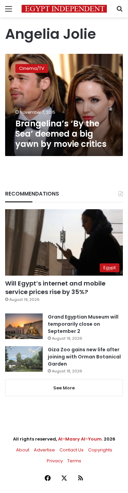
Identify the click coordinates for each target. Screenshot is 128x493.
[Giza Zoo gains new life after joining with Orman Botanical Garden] (24, 359)
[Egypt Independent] (64, 9)
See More (64, 388)
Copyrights (100, 450)
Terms (74, 461)
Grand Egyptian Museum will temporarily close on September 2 (83, 324)
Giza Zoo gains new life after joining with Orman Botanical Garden (84, 356)
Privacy (55, 461)
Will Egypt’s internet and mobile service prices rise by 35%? (55, 287)
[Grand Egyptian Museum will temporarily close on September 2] (24, 326)
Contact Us (71, 450)
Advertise (44, 450)
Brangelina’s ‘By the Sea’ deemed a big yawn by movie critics (60, 134)
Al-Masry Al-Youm (80, 439)
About (22, 450)
